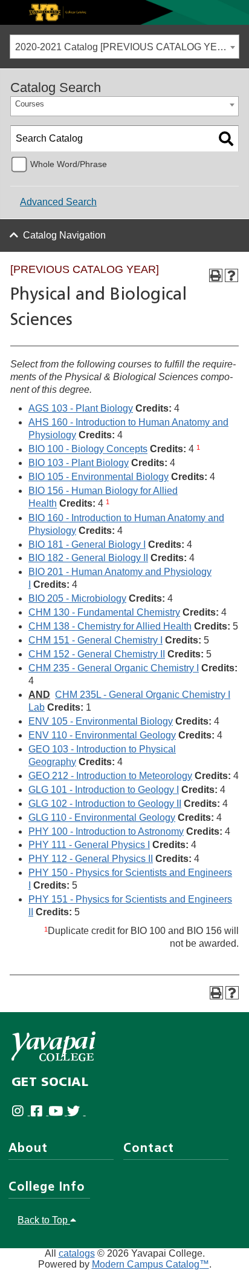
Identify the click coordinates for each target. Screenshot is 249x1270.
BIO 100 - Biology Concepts (87, 449)
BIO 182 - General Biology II (88, 558)
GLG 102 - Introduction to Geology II (104, 803)
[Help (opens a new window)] (231, 275)
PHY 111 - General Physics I (89, 845)
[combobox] (124, 47)
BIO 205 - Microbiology (77, 598)
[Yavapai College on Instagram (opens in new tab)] (20, 1112)
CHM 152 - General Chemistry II (96, 654)
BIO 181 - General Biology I (87, 544)
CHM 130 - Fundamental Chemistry (104, 612)
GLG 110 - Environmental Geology (101, 817)
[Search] (226, 138)
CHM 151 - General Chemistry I (95, 640)
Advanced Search (58, 202)
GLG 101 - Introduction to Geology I (103, 790)
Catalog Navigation (64, 235)
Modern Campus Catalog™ (150, 1264)
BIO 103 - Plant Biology (78, 463)
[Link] (124, 12)
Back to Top (44, 1220)
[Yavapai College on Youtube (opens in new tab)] (57, 1112)
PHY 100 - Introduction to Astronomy (106, 831)
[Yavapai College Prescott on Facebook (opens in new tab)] (39, 1112)
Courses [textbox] (29, 103)
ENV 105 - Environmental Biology (100, 721)
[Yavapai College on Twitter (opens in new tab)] (76, 1112)
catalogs (77, 1253)
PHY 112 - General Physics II (90, 859)
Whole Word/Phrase (68, 164)
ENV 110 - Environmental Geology (102, 735)
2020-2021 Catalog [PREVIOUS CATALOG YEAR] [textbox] (124, 47)
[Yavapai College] (53, 1046)
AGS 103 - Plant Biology (80, 408)
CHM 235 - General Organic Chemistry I (113, 668)
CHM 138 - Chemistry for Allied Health (110, 626)
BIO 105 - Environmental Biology (98, 477)
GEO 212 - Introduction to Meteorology (110, 776)
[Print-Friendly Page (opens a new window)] (215, 275)
